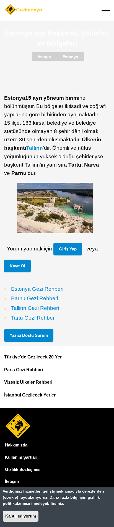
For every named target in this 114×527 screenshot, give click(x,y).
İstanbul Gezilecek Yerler (30, 395)
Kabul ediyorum (20, 516)
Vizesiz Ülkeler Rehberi (28, 382)
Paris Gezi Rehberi (23, 369)
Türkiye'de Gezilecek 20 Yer (33, 357)
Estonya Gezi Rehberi (37, 289)
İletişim (12, 481)
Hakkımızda (16, 445)
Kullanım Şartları (21, 457)
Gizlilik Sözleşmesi (23, 469)
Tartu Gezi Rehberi (33, 318)
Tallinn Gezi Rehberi (35, 308)
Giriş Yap (68, 249)
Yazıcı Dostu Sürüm (29, 335)
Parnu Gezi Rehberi (34, 299)
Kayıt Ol (17, 266)
